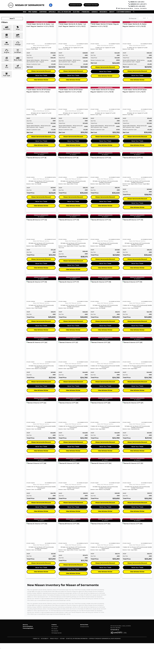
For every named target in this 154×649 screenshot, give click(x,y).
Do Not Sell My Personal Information (77, 638)
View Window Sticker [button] (41, 80)
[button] (50, 5)
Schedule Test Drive (91, 5)
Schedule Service (75, 5)
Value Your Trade (41, 75)
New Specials (54, 630)
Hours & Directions (28, 626)
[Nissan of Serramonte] (27, 5)
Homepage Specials (56, 633)
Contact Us (36, 638)
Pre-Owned (54, 628)
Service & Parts (84, 624)
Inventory (54, 624)
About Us (25, 624)
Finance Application (28, 628)
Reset (11, 18)
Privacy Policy (54, 638)
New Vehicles (54, 626)
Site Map (62, 638)
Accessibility (45, 638)
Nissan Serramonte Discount (41, 71)
